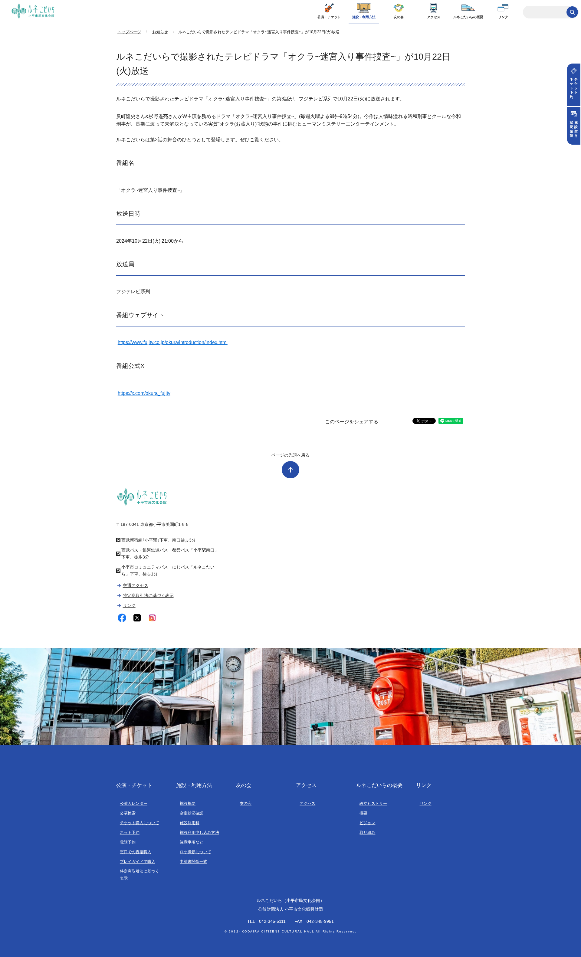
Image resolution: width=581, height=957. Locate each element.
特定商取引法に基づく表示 (148, 595)
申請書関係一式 (193, 861)
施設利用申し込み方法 (199, 832)
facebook (121, 618)
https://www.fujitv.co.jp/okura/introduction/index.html (173, 342)
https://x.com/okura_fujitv (144, 393)
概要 (363, 813)
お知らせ (160, 32)
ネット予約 (130, 832)
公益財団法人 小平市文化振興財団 (290, 909)
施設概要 (187, 803)
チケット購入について (139, 823)
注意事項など (191, 842)
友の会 (399, 17)
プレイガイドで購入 (137, 861)
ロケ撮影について (195, 852)
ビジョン (367, 823)
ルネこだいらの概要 (468, 17)
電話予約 (128, 842)
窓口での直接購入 (135, 852)
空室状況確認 (191, 813)
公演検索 (128, 813)
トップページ (129, 32)
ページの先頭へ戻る (290, 455)
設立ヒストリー (373, 803)
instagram (152, 618)
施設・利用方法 (364, 17)
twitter (137, 618)
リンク (503, 17)
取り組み (367, 832)
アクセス (433, 17)
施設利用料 (189, 823)
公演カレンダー (133, 803)
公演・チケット (329, 17)
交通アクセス (135, 585)
